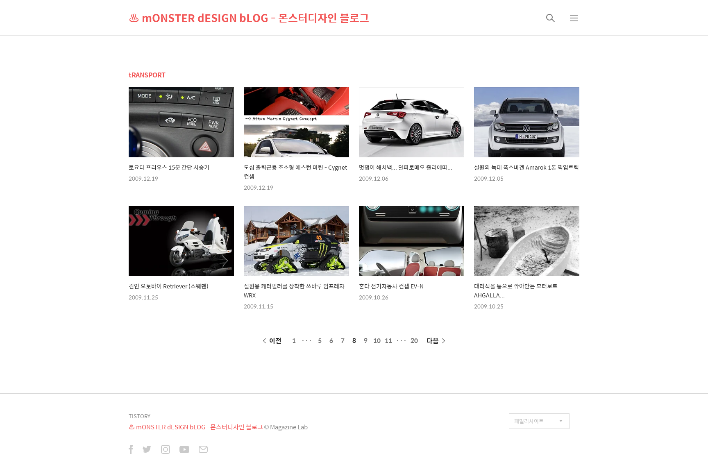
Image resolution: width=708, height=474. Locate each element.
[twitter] (147, 450)
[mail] (203, 450)
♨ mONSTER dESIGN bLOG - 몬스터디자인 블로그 (249, 17)
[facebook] (131, 450)
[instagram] (165, 450)
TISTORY (139, 416)
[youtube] (184, 450)
